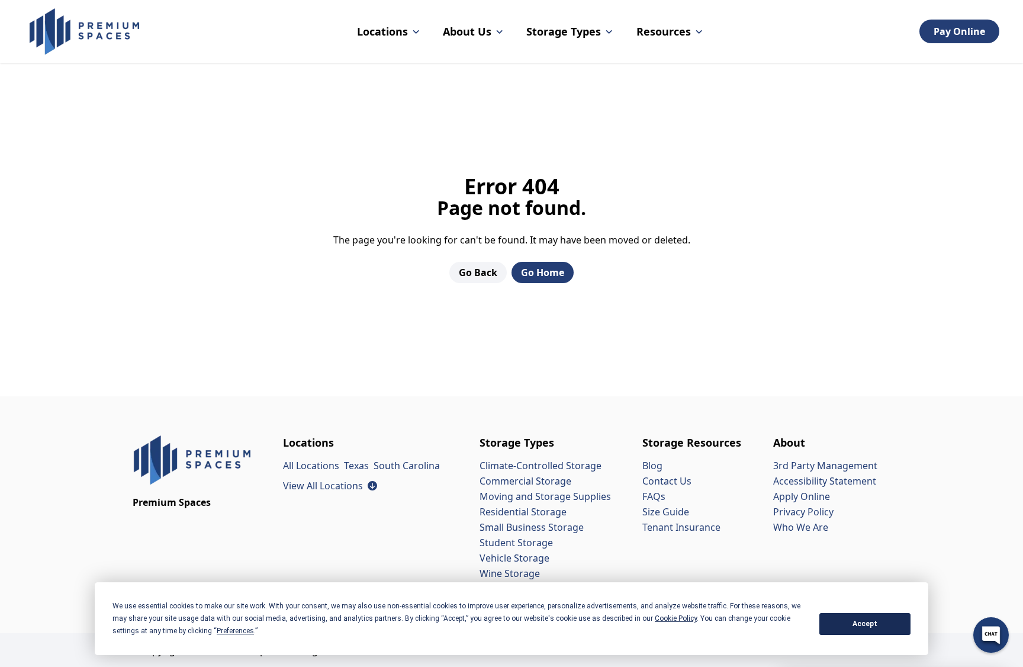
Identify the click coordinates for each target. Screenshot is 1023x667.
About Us (467, 31)
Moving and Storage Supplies (545, 496)
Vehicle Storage (514, 558)
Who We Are (800, 527)
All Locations (311, 465)
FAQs (653, 496)
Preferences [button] (235, 631)
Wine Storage (510, 573)
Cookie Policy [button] (676, 618)
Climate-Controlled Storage (540, 465)
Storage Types (563, 31)
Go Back (478, 272)
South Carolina (407, 465)
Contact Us (666, 481)
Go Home (542, 272)
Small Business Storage (532, 527)
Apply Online (801, 496)
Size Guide (665, 511)
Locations (382, 31)
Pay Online (959, 31)
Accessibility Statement (824, 481)
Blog (652, 465)
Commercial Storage (525, 481)
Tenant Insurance (681, 527)
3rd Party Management (825, 465)
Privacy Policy (803, 511)
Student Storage (516, 542)
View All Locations (330, 486)
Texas (356, 465)
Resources (663, 31)
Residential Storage (523, 511)
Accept (864, 624)
